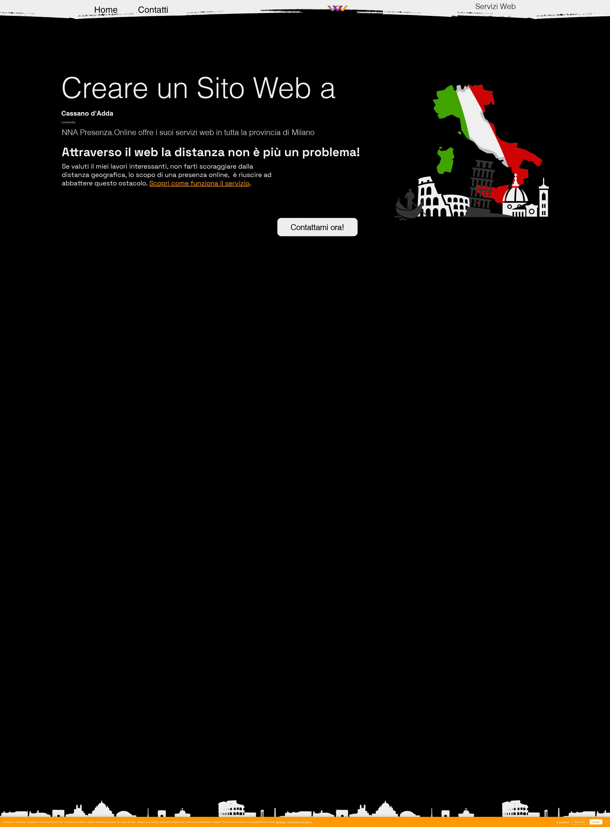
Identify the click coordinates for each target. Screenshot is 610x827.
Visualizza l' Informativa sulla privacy (293, 822)
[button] (495, 6)
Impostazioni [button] (562, 822)
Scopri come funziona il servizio (199, 183)
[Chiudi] (606, 821)
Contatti (153, 9)
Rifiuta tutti (579, 822)
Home (106, 9)
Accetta (596, 822)
